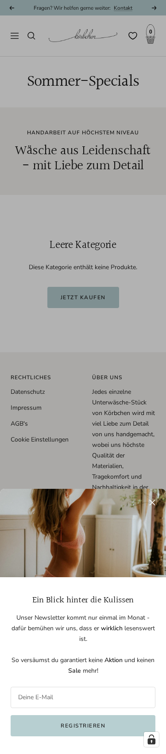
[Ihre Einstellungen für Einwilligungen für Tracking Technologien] (151, 739)
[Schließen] (152, 502)
